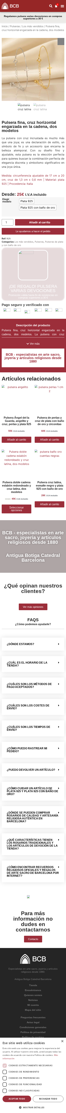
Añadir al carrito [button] (16, 439)
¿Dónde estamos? (20, 644)
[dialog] (33, 1075)
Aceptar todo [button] (17, 1098)
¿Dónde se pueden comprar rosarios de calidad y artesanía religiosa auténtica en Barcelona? (32, 817)
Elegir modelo (6, 200)
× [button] (62, 1041)
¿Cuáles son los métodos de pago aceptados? (29, 685)
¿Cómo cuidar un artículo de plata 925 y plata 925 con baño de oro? (32, 791)
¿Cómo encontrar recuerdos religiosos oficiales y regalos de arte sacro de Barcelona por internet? (33, 871)
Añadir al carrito (39, 222)
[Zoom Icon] (61, 41)
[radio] (26, 201)
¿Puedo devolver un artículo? (31, 769)
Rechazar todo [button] (48, 1098)
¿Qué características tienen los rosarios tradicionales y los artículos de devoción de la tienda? (32, 844)
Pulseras (15, 26)
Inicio (5, 26)
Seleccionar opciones (16, 509)
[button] (62, 6)
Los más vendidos (32, 26)
